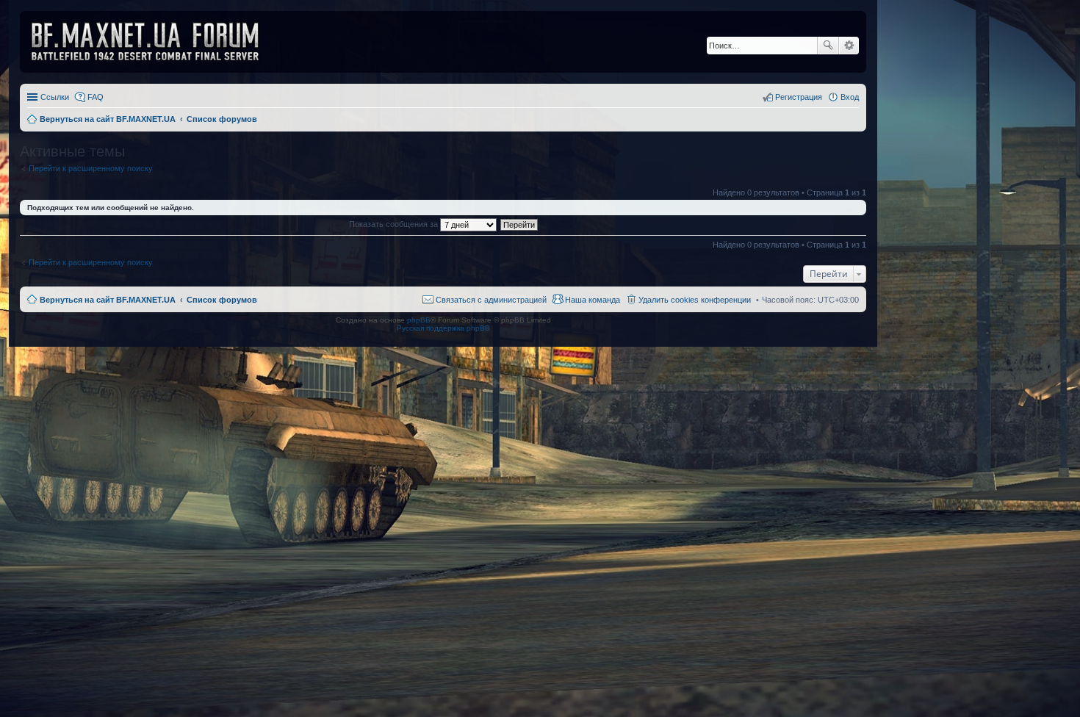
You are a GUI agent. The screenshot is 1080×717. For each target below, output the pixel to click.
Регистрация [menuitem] (798, 97)
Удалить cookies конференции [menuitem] (694, 299)
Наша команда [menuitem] (592, 299)
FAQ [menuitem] (95, 97)
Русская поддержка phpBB (443, 328)
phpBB (419, 320)
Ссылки (54, 97)
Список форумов (222, 299)
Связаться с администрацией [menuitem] (491, 299)
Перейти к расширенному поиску (91, 168)
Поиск (828, 45)
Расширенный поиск (849, 45)
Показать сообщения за (394, 224)
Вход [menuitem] (849, 97)
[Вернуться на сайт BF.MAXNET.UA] (154, 42)
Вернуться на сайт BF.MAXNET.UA (108, 299)
